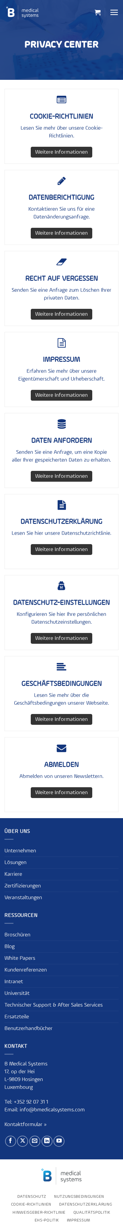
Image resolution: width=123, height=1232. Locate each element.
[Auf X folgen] (22, 1141)
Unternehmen (20, 851)
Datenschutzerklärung (85, 1204)
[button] (98, 12)
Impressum (78, 1220)
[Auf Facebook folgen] (10, 1141)
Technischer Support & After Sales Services (53, 1005)
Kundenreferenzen (25, 970)
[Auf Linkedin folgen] (47, 1141)
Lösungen (15, 862)
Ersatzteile (16, 1017)
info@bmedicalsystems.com (52, 1110)
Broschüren (17, 935)
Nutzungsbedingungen (79, 1196)
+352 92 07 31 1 (32, 1102)
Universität (17, 993)
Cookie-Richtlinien (31, 1204)
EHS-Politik (47, 1220)
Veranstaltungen (23, 897)
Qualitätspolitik (91, 1212)
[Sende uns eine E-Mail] (34, 1141)
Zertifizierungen (22, 886)
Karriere (13, 874)
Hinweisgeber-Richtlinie (39, 1212)
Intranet (13, 981)
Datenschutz (32, 1196)
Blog (9, 946)
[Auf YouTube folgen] (58, 1141)
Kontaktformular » (25, 1124)
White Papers (19, 958)
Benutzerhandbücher (28, 1028)
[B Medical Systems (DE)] (22, 12)
